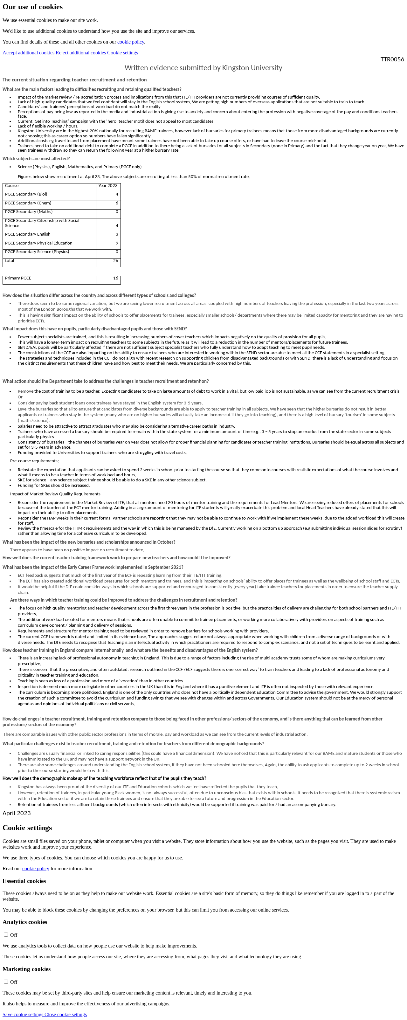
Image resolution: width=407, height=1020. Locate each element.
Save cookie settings (24, 1014)
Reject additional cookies (81, 52)
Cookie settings (122, 52)
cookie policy (130, 42)
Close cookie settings (66, 1014)
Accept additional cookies (28, 52)
